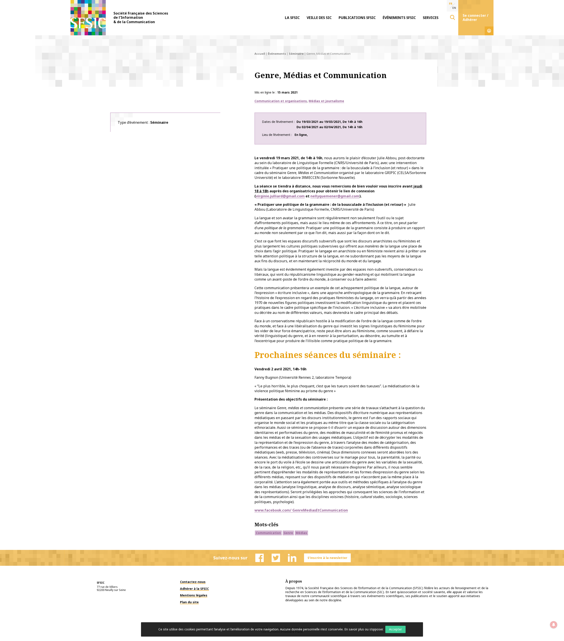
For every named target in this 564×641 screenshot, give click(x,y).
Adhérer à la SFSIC (194, 589)
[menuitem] (292, 17)
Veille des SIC (319, 17)
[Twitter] (275, 557)
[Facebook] (259, 557)
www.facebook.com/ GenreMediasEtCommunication (301, 510)
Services (430, 17)
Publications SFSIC (357, 17)
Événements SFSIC (399, 17)
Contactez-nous (193, 582)
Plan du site (189, 602)
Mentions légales (193, 595)
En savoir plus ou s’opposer (363, 629)
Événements (277, 54)
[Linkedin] (292, 557)
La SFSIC (292, 17)
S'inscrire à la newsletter (327, 558)
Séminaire (296, 54)
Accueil (259, 54)
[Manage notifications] (553, 624)
